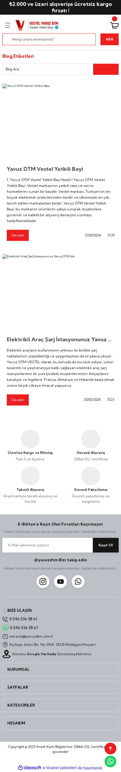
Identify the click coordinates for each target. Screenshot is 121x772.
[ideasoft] (29, 768)
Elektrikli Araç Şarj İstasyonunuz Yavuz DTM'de (60, 339)
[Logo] (37, 25)
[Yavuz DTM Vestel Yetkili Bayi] (60, 122)
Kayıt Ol (106, 545)
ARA (109, 39)
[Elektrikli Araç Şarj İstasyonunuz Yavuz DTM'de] (60, 293)
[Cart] (114, 25)
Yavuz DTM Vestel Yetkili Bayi (45, 168)
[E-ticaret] (60, 768)
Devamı (17, 235)
